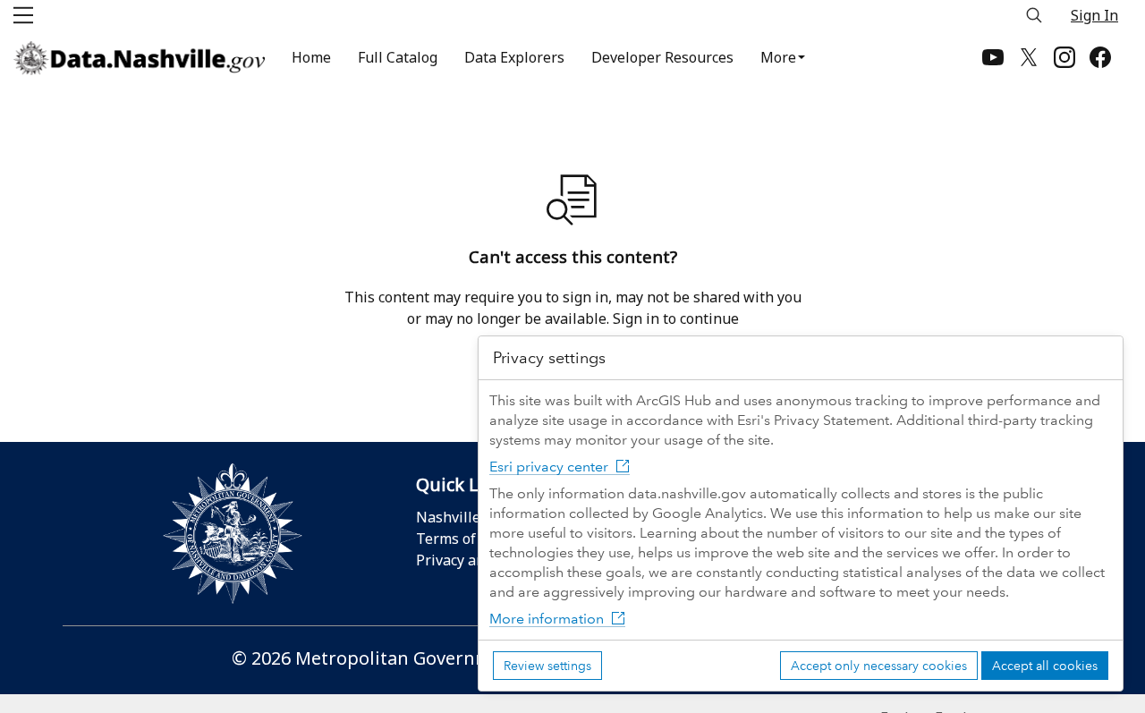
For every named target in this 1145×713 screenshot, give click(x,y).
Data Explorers (514, 57)
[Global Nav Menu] (23, 15)
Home (311, 57)
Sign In (1094, 15)
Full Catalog (397, 57)
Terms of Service (472, 538)
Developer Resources (662, 57)
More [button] (778, 57)
